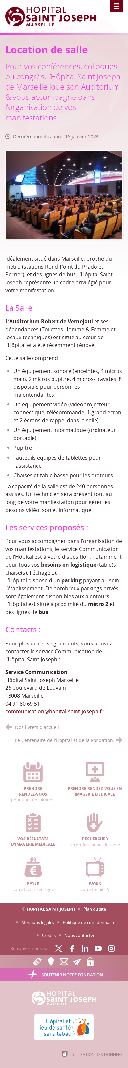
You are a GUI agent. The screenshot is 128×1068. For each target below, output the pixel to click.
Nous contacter (79, 935)
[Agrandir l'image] (64, 194)
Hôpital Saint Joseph (51, 909)
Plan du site (94, 909)
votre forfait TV (95, 886)
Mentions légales (37, 922)
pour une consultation (33, 794)
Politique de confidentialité (89, 922)
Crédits (49, 935)
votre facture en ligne (33, 886)
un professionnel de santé (95, 841)
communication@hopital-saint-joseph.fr (54, 711)
